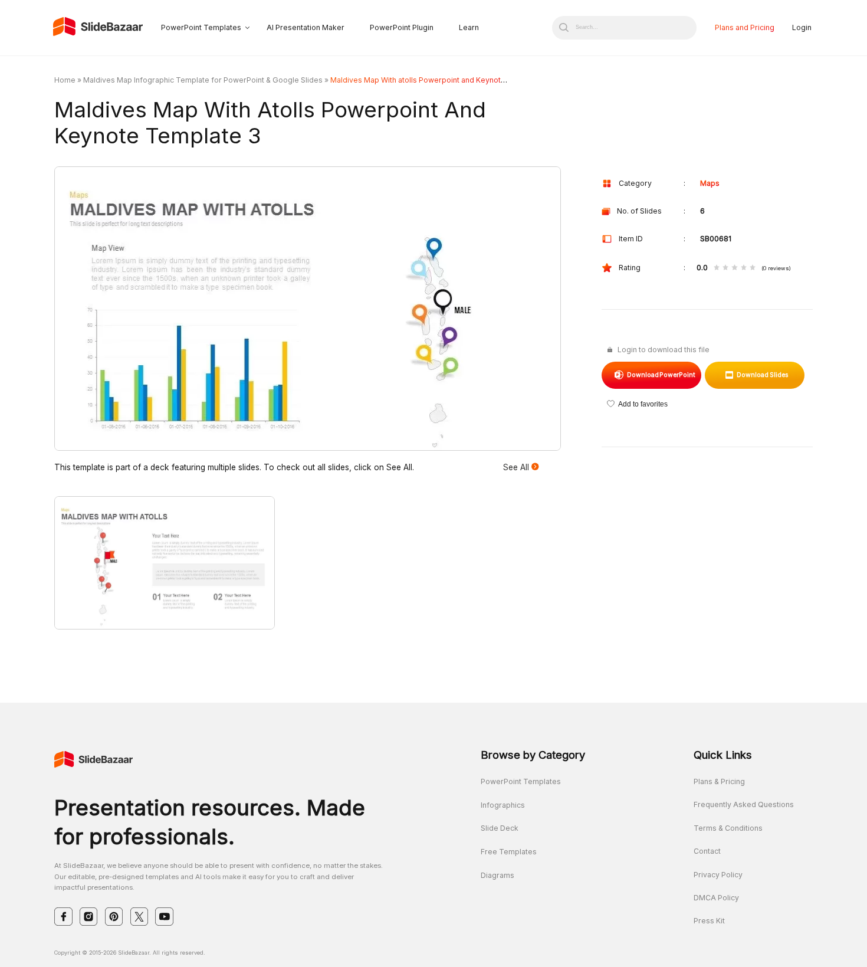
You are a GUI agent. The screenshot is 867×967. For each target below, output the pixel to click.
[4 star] (743, 268)
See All (517, 467)
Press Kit (709, 920)
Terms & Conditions (728, 828)
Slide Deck (499, 828)
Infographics (503, 805)
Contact (707, 851)
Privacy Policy (718, 874)
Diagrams (497, 875)
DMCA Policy (716, 897)
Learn (469, 27)
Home (64, 80)
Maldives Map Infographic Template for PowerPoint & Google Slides (203, 80)
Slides (763, 375)
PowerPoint (661, 375)
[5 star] (752, 268)
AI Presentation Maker (305, 27)
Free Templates (509, 851)
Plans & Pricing (719, 781)
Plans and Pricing (744, 27)
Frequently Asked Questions (744, 804)
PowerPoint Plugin (402, 27)
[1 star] (716, 268)
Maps (710, 183)
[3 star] (734, 268)
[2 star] (725, 268)
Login (802, 27)
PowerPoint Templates (201, 27)
